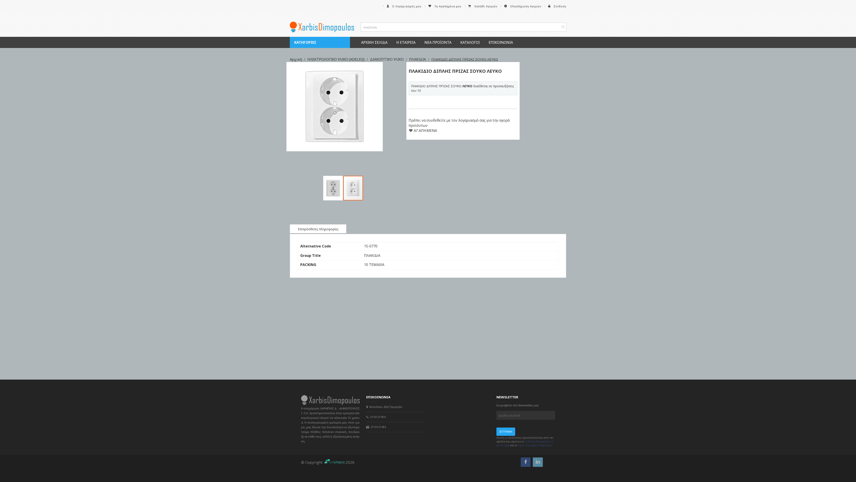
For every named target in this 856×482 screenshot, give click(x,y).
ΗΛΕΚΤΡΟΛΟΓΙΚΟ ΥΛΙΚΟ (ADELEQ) (336, 59)
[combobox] (463, 27)
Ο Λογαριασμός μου (407, 6)
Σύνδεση (560, 6)
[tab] (318, 228)
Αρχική (296, 59)
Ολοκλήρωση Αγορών (525, 6)
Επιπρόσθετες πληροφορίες (318, 229)
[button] (333, 188)
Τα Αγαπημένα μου (447, 6)
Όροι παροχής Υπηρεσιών (535, 445)
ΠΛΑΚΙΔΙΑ (418, 59)
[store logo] (322, 27)
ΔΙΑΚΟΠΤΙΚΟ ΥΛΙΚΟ (387, 59)
